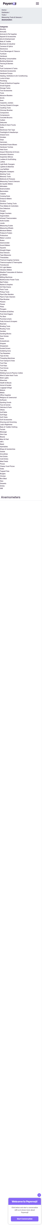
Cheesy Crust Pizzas (7, 466)
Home (4, 10)
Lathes (2, 162)
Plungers (3, 309)
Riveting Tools (5, 326)
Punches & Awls (6, 319)
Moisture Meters (6, 231)
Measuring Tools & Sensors (10, 181)
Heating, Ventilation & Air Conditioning (13, 76)
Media (2, 393)
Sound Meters (5, 245)
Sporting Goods (5, 402)
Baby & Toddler (5, 41)
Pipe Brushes (4, 299)
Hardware (3, 56)
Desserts (3, 483)
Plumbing (3, 81)
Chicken (3, 476)
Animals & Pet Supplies (8, 34)
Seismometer (4, 243)
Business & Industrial (7, 44)
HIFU (1, 442)
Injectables (4, 447)
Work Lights (4, 378)
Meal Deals (4, 461)
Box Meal (3, 479)
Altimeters (3, 186)
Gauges (3, 211)
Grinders (3, 137)
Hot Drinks (4, 456)
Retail (2, 444)
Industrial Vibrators (7, 154)
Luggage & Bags (6, 388)
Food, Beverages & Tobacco (10, 51)
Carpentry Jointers (6, 103)
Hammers (3, 142)
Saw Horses (4, 336)
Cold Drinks (4, 459)
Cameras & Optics (6, 46)
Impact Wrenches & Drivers (9, 152)
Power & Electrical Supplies (9, 83)
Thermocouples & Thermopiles (11, 262)
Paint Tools (4, 289)
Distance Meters (6, 199)
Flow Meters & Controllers (9, 206)
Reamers (3, 324)
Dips (1, 481)
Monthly (3, 29)
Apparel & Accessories (8, 37)
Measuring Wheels (6, 228)
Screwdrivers (4, 341)
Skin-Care (3, 434)
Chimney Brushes (6, 110)
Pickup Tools (4, 292)
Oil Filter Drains (5, 287)
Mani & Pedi (4, 439)
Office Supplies (5, 395)
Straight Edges (5, 250)
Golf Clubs (4, 417)
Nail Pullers (4, 282)
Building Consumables (8, 59)
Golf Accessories (6, 420)
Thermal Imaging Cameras (9, 260)
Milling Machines (6, 277)
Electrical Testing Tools (8, 204)
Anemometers (5, 189)
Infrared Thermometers (8, 218)
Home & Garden (5, 385)
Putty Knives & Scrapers (8, 321)
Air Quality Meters (6, 184)
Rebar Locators (5, 238)
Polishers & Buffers (7, 312)
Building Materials (6, 61)
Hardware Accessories (8, 71)
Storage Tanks (5, 88)
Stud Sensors (5, 253)
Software (3, 400)
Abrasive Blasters (6, 95)
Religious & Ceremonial (8, 398)
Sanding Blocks (5, 334)
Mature (2, 390)
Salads (2, 452)
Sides (2, 469)
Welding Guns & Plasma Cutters (11, 373)
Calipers (3, 194)
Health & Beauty (6, 383)
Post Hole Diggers (6, 314)
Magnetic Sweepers (7, 172)
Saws (2, 339)
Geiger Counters (5, 213)
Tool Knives (4, 368)
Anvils (2, 98)
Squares (3, 248)
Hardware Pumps (6, 73)
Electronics (4, 49)
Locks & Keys (5, 78)
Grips (2, 140)
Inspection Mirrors (6, 157)
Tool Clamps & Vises (7, 361)
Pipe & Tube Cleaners (7, 297)
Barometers (4, 191)
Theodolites (4, 258)
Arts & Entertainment (7, 39)
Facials (2, 429)
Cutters (2, 120)
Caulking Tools (5, 108)
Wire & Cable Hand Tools (9, 375)
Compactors (4, 113)
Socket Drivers (5, 348)
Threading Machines (7, 358)
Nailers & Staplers (6, 285)
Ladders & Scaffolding (8, 159)
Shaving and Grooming (8, 422)
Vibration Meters (6, 270)
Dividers (3, 201)
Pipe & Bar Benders (7, 294)
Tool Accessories (6, 91)
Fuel (1, 66)
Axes (1, 100)
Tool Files (3, 363)
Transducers (4, 265)
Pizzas (2, 464)
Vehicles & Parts (6, 407)
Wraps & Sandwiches (7, 449)
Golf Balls (3, 412)
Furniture (3, 54)
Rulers (2, 240)
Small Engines (5, 86)
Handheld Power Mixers (8, 145)
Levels (2, 223)
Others (2, 410)
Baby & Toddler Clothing (8, 427)
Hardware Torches (6, 147)
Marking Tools (5, 174)
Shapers (3, 343)
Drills (2, 127)
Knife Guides (4, 221)
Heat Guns (4, 150)
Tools (2, 93)
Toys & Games (5, 405)
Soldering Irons (5, 351)
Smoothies (4, 454)
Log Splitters (4, 169)
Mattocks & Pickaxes (7, 179)
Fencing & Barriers (6, 64)
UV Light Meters (5, 267)
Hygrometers (4, 216)
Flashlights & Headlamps (9, 132)
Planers (2, 302)
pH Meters (3, 275)
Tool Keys (3, 366)
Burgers (3, 474)
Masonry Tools (5, 177)
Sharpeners (4, 346)
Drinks (2, 486)
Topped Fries (4, 471)
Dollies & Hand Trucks (8, 125)
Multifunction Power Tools (9, 280)
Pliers (2, 307)
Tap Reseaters (5, 353)
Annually (3, 32)
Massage (3, 432)
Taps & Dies (4, 356)
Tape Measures (5, 255)
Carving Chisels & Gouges (9, 105)
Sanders (3, 331)
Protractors (4, 235)
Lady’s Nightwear (6, 425)
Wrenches (3, 380)
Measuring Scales (6, 226)
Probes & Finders (6, 233)
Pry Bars (3, 316)
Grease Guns (4, 135)
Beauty (2, 437)
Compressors (4, 115)
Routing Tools (5, 329)
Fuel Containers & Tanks (8, 68)
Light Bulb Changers (7, 164)
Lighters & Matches (7, 167)
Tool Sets (3, 371)
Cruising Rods (5, 196)
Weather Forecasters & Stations (11, 272)
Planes (2, 304)
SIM (1, 488)
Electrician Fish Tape (7, 130)
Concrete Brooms (6, 118)
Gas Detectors (5, 208)
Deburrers (3, 122)
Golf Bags (3, 415)
